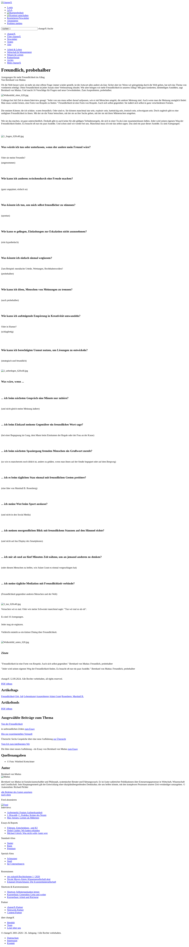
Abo (9, 44)
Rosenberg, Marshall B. (73, 696)
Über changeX (14, 36)
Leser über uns (14, 928)
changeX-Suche (45, 28)
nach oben (6, 795)
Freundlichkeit (8, 696)
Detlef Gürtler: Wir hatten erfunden (23, 830)
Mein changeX (14, 63)
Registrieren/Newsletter (18, 18)
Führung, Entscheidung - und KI (22, 828)
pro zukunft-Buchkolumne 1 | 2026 (23, 876)
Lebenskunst (30, 696)
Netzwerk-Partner (15, 910)
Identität (11, 922)
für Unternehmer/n (15, 864)
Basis (9, 846)
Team (9, 925)
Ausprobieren (42, 696)
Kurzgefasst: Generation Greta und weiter (26, 894)
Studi (9, 861)
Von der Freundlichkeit (12, 724)
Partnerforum (13, 57)
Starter (10, 843)
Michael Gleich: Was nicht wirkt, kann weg (27, 833)
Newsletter (12, 39)
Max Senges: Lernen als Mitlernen (23, 818)
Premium (11, 848)
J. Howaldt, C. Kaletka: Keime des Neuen (26, 815)
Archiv (10, 60)
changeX (11, 34)
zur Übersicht (59, 739)
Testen (10, 42)
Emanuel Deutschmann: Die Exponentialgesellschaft (31, 882)
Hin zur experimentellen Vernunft (16, 734)
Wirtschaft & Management (19, 52)
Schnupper (12, 858)
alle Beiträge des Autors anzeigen (16, 792)
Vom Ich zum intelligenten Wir (15, 744)
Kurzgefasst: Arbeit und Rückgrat (22, 897)
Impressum (12, 940)
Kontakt (11, 943)
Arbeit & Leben (14, 49)
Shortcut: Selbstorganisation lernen (23, 892)
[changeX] (6, 2)
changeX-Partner (15, 907)
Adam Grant (55, 696)
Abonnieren (12, 20)
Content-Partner (14, 912)
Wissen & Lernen (15, 55)
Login (10, 7)
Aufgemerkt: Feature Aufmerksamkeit (24, 812)
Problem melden (14, 23)
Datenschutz (13, 938)
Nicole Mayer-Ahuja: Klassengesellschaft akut (28, 879)
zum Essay (30, 729)
